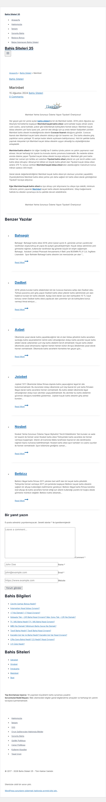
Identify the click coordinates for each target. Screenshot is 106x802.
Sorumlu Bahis (17, 33)
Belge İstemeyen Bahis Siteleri (25, 42)
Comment (80, 557)
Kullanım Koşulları (19, 749)
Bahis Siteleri (25, 73)
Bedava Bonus (17, 38)
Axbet (19, 330)
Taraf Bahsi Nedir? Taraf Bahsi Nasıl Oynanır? (30, 630)
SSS (13, 727)
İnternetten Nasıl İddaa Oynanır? (25, 608)
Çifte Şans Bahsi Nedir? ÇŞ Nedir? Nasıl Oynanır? (32, 639)
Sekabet (14, 660)
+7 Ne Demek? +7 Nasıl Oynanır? (25, 613)
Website (61, 580)
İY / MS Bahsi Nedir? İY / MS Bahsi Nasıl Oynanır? (32, 621)
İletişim (14, 29)
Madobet (14, 673)
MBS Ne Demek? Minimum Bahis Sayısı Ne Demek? (33, 626)
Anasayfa (15, 20)
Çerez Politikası (18, 745)
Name (61, 564)
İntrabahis (14, 669)
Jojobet (21, 377)
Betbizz (21, 474)
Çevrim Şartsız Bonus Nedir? (23, 604)
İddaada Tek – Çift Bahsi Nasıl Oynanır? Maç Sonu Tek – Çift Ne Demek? (43, 617)
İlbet (12, 677)
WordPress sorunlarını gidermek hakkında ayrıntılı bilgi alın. (31, 790)
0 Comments (16, 96)
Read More (21, 262)
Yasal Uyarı (16, 754)
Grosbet (14, 664)
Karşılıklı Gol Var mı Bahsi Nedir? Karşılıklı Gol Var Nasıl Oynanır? (38, 635)
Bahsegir (22, 235)
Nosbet (20, 427)
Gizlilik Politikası (18, 740)
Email (61, 572)
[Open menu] (8, 54)
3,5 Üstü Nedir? (17, 644)
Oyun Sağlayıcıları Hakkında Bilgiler (27, 731)
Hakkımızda (16, 24)
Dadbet (20, 282)
